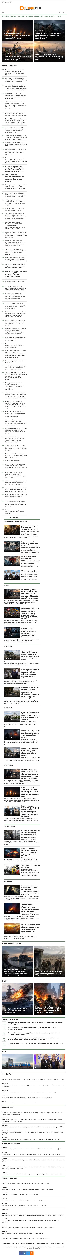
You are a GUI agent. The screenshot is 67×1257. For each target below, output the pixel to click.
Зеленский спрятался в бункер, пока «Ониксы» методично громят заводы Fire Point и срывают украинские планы (15, 129)
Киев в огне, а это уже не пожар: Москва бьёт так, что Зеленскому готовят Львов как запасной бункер (16, 259)
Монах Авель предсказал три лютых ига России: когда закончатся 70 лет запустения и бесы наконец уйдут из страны (30, 928)
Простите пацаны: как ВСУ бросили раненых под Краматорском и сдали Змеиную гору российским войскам (16, 431)
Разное (59, 16)
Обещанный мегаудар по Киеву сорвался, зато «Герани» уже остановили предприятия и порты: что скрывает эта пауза (16, 422)
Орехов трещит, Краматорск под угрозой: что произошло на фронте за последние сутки (16, 455)
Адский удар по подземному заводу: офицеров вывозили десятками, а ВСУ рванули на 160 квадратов (16, 482)
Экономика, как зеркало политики (30, 866)
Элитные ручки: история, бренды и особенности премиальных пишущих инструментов (16, 496)
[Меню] (3, 12)
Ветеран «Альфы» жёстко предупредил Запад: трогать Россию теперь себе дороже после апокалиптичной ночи (14, 168)
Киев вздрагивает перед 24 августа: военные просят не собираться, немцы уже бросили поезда (16, 367)
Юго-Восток (5, 16)
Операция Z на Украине (17, 16)
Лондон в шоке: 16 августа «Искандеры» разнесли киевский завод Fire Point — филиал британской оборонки (15, 439)
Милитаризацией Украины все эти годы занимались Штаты (20, 1103)
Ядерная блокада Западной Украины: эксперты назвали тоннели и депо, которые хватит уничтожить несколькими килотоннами (15, 296)
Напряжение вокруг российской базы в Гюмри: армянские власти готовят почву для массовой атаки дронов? (32, 1133)
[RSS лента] (31, 1253)
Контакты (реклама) (42, 1243)
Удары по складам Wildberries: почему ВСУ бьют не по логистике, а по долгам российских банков (30, 852)
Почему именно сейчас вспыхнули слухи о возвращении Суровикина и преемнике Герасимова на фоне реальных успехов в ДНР (30, 693)
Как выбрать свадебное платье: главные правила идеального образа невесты (25, 1238)
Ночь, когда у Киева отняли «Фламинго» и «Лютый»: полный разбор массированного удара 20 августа (15, 202)
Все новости (14, 517)
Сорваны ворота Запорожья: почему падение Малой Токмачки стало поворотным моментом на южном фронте (15, 96)
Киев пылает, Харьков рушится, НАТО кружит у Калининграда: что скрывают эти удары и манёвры (15, 194)
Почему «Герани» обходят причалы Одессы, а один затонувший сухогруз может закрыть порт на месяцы (16, 187)
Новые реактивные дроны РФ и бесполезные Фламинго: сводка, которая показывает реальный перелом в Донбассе (15, 414)
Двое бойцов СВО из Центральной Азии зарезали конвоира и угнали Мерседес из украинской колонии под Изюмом (15, 178)
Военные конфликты (11, 943)
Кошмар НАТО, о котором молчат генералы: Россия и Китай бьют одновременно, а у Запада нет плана (15, 322)
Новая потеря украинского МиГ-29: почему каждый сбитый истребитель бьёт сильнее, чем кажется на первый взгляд (15, 331)
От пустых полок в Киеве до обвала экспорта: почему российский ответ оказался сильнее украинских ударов (30, 834)
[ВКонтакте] (24, 1253)
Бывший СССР (38, 16)
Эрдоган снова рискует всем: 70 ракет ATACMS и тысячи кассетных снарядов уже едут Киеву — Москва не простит (16, 447)
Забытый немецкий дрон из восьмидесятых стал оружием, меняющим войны (25, 1183)
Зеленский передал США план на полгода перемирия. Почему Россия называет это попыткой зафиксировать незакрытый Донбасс (16, 376)
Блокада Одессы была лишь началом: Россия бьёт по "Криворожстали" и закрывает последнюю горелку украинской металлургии (15, 386)
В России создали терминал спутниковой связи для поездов (20, 1194)
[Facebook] (21, 1253)
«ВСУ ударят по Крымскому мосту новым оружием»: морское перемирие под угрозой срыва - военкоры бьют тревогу (33, 1085)
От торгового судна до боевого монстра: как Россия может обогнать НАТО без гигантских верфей (14, 72)
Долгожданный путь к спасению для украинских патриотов (15, 209)
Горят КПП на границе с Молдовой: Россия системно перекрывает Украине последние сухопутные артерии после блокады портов (16, 121)
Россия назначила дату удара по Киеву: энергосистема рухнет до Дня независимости (15, 345)
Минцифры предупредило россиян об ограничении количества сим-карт (24, 1205)
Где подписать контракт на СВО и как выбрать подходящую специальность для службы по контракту (15, 151)
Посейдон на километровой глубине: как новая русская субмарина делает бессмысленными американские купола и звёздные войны (15, 225)
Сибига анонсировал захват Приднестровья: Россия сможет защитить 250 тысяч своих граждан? (31, 1139)
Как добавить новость (10, 1243)
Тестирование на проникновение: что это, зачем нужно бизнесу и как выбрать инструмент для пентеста (16, 489)
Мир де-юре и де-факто (12, 460)
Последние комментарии (26, 1243)
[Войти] (63, 12)
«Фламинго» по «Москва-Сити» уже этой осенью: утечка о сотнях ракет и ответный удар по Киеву (16, 137)
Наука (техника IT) (49, 16)
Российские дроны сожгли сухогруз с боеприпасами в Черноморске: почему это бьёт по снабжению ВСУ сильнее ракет (16, 234)
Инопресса (29, 16)
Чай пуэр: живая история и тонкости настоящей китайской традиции (14, 511)
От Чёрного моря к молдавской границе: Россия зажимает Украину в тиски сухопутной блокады (16, 79)
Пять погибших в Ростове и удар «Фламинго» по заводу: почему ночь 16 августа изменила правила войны (16, 466)
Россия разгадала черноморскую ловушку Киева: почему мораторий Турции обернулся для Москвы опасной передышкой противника (16, 395)
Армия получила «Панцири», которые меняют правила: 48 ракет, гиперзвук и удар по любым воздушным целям (16, 251)
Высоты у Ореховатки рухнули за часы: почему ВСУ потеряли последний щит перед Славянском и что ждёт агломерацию (16, 274)
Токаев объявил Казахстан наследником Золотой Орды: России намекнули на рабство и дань (30, 1092)
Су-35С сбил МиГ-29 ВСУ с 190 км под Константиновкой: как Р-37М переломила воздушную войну (15, 265)
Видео (5, 981)
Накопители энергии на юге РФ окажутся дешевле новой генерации (22, 1200)
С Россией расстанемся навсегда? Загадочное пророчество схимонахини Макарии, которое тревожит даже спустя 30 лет (30, 890)
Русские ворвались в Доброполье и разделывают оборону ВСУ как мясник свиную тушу (16, 338)
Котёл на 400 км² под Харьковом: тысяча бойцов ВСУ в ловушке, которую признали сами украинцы (15, 113)
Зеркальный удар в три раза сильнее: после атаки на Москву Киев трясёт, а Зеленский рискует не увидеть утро (15, 305)
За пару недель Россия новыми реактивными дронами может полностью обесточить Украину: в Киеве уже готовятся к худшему (15, 216)
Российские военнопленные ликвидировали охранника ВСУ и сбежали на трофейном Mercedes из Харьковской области (15, 243)
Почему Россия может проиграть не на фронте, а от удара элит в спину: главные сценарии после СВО (33, 1079)
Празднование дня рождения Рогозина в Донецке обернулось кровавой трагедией (27, 1097)
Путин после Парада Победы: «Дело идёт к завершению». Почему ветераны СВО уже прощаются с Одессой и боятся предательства (32, 1120)
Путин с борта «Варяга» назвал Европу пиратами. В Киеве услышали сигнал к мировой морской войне (30, 673)
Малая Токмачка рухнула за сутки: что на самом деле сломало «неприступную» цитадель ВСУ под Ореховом (16, 160)
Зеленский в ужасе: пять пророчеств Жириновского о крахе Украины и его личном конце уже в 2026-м (33, 1127)
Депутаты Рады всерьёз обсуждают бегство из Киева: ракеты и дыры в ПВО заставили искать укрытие (16, 144)
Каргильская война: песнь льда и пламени (15, 282)
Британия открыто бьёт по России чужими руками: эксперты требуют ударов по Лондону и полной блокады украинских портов (16, 314)
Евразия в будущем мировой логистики (14, 361)
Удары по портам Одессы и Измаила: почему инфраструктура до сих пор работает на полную (15, 288)
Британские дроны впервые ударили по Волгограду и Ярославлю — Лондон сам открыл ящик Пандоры (15, 475)
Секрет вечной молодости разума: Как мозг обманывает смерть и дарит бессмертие (27, 1189)
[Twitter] (28, 1253)
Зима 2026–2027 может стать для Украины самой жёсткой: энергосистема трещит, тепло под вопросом (15, 503)
